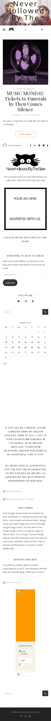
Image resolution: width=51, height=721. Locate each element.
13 (25, 342)
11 (13, 342)
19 (19, 347)
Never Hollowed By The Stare (25, 14)
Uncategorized (25, 89)
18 (13, 347)
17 (6, 347)
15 (38, 342)
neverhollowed (15, 145)
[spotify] (30, 716)
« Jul (5, 363)
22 (38, 347)
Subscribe (10, 282)
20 (25, 347)
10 (6, 342)
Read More (25, 134)
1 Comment (34, 114)
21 (32, 347)
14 (32, 342)
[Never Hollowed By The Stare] (11, 29)
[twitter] (21, 716)
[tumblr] (25, 716)
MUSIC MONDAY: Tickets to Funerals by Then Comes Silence (25, 101)
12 (19, 342)
